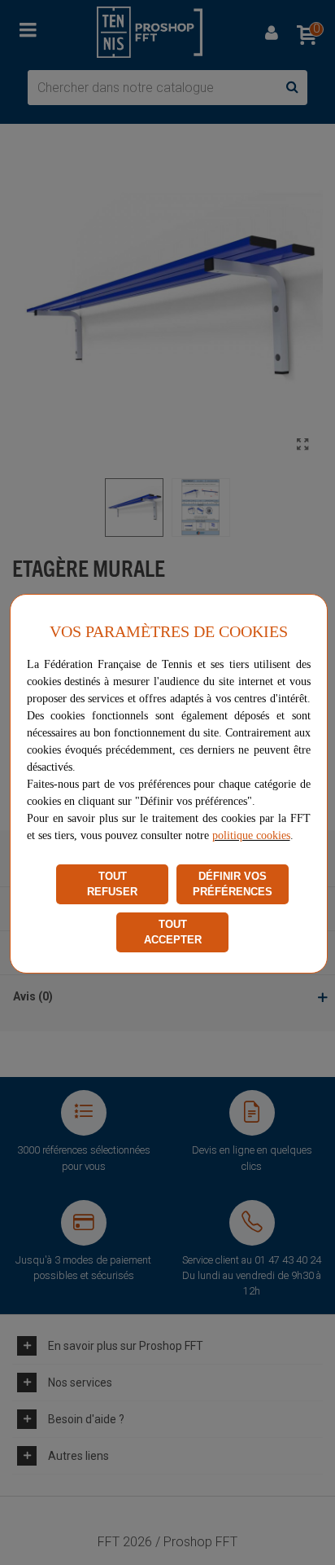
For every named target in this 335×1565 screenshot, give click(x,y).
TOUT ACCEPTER (173, 932)
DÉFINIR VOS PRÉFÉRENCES (232, 884)
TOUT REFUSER (112, 884)
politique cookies (251, 835)
